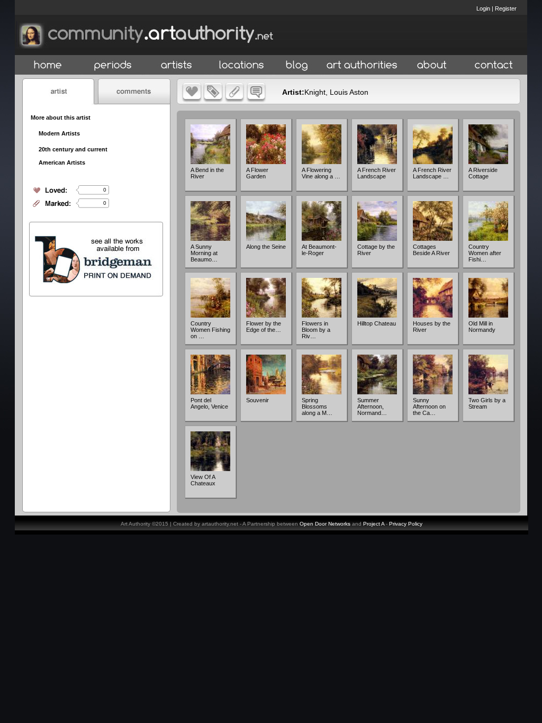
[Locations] (241, 65)
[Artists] (177, 65)
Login (483, 8)
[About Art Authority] (431, 65)
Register (506, 8)
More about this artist (61, 117)
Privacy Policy (405, 524)
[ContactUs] (493, 65)
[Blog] (297, 65)
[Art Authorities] (362, 65)
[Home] (48, 65)
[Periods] (113, 65)
